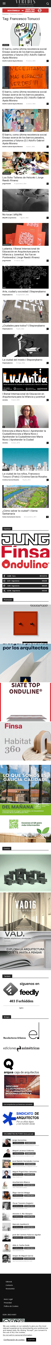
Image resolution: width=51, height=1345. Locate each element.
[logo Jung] (25, 539)
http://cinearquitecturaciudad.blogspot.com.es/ (26, 1145)
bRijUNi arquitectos (9, 218)
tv (3, 427)
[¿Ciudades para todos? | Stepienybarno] (25, 311)
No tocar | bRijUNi (12, 214)
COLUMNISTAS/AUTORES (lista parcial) (18, 1134)
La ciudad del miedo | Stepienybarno (22, 359)
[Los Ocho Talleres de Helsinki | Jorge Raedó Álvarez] (25, 163)
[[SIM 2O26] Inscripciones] (25, 872)
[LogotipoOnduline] (25, 564)
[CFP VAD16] (25, 912)
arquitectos (6, 173)
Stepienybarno (7, 295)
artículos (5, 45)
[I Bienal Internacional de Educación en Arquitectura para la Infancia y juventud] (25, 379)
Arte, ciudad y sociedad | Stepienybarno (24, 291)
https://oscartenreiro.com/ (20, 1208)
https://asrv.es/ (17, 1219)
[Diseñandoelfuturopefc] (25, 823)
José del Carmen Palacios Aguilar (27, 1235)
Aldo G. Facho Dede (21, 1245)
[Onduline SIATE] (25, 702)
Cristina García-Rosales (10, 480)
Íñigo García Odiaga (21, 1193)
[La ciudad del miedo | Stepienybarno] (25, 345)
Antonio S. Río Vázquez (22, 1214)
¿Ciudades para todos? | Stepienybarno (23, 325)
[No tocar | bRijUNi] (25, 200)
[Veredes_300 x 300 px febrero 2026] (25, 784)
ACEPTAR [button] (31, 1340)
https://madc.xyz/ (18, 1177)
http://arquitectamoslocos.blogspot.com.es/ (25, 1166)
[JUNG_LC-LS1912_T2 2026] (25, 624)
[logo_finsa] (25, 552)
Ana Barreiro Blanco (21, 1182)
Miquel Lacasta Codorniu (23, 1150)
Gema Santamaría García (11, 517)
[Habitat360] (25, 741)
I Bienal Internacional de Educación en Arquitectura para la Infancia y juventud (23, 395)
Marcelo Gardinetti (21, 1224)
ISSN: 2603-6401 (9, 1315)
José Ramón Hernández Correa (26, 1161)
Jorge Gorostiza (19, 1140)
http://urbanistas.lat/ (18, 1250)
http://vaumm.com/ (18, 1198)
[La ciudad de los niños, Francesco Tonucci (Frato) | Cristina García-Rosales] (25, 459)
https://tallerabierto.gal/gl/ (20, 1187)
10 (47, 517)
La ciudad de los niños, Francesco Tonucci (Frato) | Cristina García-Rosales (24, 475)
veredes (5, 400)
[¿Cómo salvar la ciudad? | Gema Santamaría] (25, 496)
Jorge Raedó (6, 183)
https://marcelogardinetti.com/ (21, 1229)
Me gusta (43, 576)
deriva (5, 390)
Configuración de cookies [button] (14, 1340)
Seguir (44, 581)
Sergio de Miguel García (23, 1256)
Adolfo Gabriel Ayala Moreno (12, 61)
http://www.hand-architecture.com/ (22, 1261)
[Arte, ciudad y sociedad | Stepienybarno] (25, 277)
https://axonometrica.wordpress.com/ (23, 1156)
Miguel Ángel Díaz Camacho (25, 1171)
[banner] (25, 951)
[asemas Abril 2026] (25, 663)
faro (4, 287)
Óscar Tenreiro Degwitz (23, 1203)
